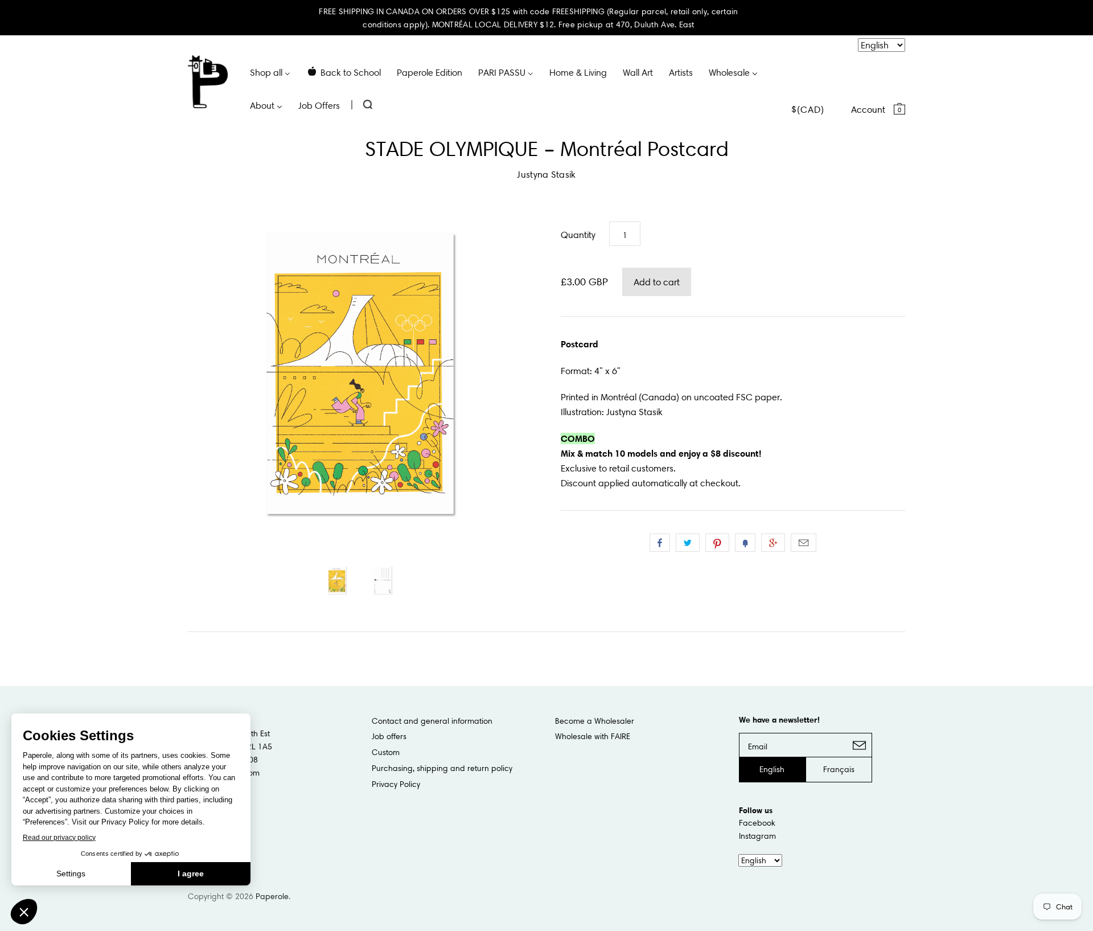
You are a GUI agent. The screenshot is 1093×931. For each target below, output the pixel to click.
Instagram (757, 836)
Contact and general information (432, 721)
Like (660, 543)
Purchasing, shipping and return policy (442, 768)
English (771, 769)
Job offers (389, 736)
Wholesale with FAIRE (592, 736)
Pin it (717, 543)
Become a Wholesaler (594, 721)
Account (868, 109)
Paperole (272, 896)
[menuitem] (270, 71)
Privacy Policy (396, 784)
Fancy (745, 543)
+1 (773, 543)
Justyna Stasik (546, 174)
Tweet (688, 543)
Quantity (578, 234)
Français (838, 769)
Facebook (757, 823)
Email (803, 543)
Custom (386, 752)
